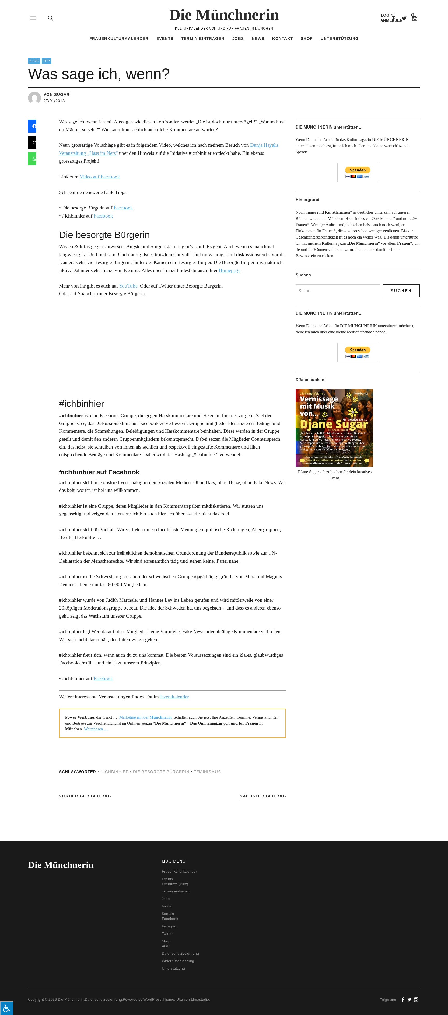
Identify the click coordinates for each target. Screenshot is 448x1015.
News (258, 38)
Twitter (167, 934)
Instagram (170, 926)
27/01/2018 (54, 101)
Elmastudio (200, 999)
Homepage (229, 270)
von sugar (57, 94)
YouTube (128, 286)
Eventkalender (174, 696)
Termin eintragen (203, 38)
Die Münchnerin (224, 14)
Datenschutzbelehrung (180, 953)
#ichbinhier (115, 771)
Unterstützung (340, 38)
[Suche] (50, 18)
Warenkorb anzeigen (408, 15)
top (46, 61)
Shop (307, 38)
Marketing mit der (145, 717)
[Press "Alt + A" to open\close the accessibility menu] (6, 1008)
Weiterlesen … (96, 729)
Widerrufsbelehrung (178, 961)
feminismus (207, 771)
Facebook (393, 18)
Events (164, 38)
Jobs (238, 38)
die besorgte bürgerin (161, 771)
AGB (165, 946)
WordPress (152, 999)
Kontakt (282, 38)
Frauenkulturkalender (119, 38)
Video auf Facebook (100, 176)
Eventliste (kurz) (175, 884)
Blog (34, 61)
